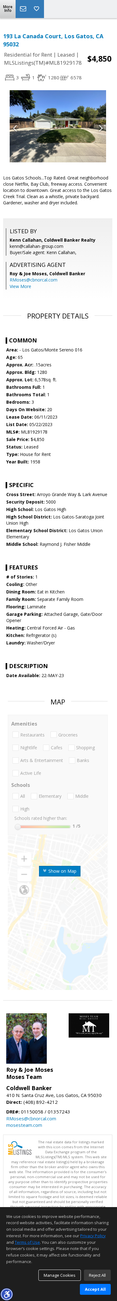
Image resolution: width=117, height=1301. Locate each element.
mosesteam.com (24, 1125)
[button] (6, 1294)
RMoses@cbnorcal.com (33, 280)
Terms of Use (27, 1242)
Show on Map (61, 871)
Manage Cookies (60, 1275)
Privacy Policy (93, 1235)
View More (20, 286)
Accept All (95, 1289)
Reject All (97, 1275)
